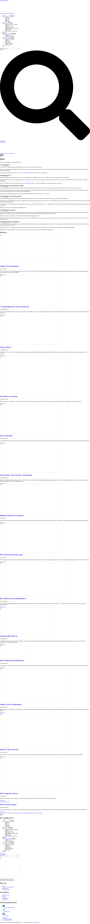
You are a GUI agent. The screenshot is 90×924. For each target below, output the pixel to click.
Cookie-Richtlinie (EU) (7, 920)
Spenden (4, 899)
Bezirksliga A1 (41, 193)
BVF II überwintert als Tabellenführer (13, 598)
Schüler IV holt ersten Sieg (9, 749)
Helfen (4, 896)
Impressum (5, 917)
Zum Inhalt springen (4, 0)
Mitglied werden (6, 889)
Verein (4, 886)
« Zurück (2, 813)
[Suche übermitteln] (18, 48)
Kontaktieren (2, 142)
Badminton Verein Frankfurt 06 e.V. (7, 13)
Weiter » (41, 813)
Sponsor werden (6, 895)
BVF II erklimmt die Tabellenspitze (12, 660)
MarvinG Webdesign (34, 922)
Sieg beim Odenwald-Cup (8, 636)
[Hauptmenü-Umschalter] (2, 155)
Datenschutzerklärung (7, 918)
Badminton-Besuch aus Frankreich (12, 515)
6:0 (41, 167)
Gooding (4, 897)
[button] (10, 16)
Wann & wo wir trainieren (8, 887)
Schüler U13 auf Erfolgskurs (9, 266)
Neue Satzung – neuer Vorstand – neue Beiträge (16, 475)
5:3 (45, 188)
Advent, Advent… (6, 347)
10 (31, 813)
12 (37, 813)
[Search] (17, 856)
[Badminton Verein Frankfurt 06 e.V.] (5, 12)
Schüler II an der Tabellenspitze (11, 704)
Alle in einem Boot (6, 436)
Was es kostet (5, 888)
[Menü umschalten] (12, 16)
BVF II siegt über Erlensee (9, 793)
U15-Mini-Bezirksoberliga (25, 172)
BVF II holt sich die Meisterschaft (11, 555)
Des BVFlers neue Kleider (9, 396)
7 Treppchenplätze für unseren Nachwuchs (14, 307)
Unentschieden (55, 224)
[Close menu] (1, 815)
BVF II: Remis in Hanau (8, 804)
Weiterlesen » (3, 274)
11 (34, 813)
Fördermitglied (6, 898)
